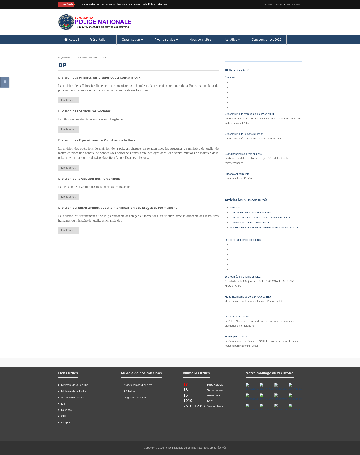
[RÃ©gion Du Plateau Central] (281, 408)
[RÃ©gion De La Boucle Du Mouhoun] (266, 387)
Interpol (65, 422)
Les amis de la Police (237, 316)
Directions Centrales (87, 57)
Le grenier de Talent (135, 397)
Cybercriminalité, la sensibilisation (244, 134)
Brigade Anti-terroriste (237, 173)
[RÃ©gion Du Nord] (266, 408)
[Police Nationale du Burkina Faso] (94, 21)
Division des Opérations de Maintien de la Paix (96, 140)
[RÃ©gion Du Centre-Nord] (281, 397)
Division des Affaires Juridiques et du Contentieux (99, 77)
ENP (63, 403)
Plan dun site (293, 4)
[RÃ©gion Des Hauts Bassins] (295, 387)
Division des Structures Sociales (84, 111)
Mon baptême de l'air (237, 336)
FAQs (279, 4)
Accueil (268, 4)
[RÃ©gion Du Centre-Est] (266, 397)
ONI (63, 416)
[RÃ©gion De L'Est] (252, 387)
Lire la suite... (68, 100)
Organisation (64, 57)
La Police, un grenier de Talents (243, 239)
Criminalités (231, 77)
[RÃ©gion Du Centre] (252, 397)
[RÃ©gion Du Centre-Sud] (252, 408)
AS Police (129, 391)
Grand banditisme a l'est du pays (243, 153)
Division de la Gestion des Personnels (89, 178)
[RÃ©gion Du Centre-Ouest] (295, 397)
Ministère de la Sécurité (74, 385)
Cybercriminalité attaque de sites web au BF (250, 114)
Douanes (66, 410)
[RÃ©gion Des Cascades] (281, 387)
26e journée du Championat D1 (243, 276)
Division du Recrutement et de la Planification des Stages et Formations (117, 207)
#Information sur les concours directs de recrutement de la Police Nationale (118, 4)
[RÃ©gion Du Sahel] (295, 408)
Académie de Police (72, 397)
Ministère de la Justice (73, 391)
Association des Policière (138, 385)
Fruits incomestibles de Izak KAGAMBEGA (248, 296)
